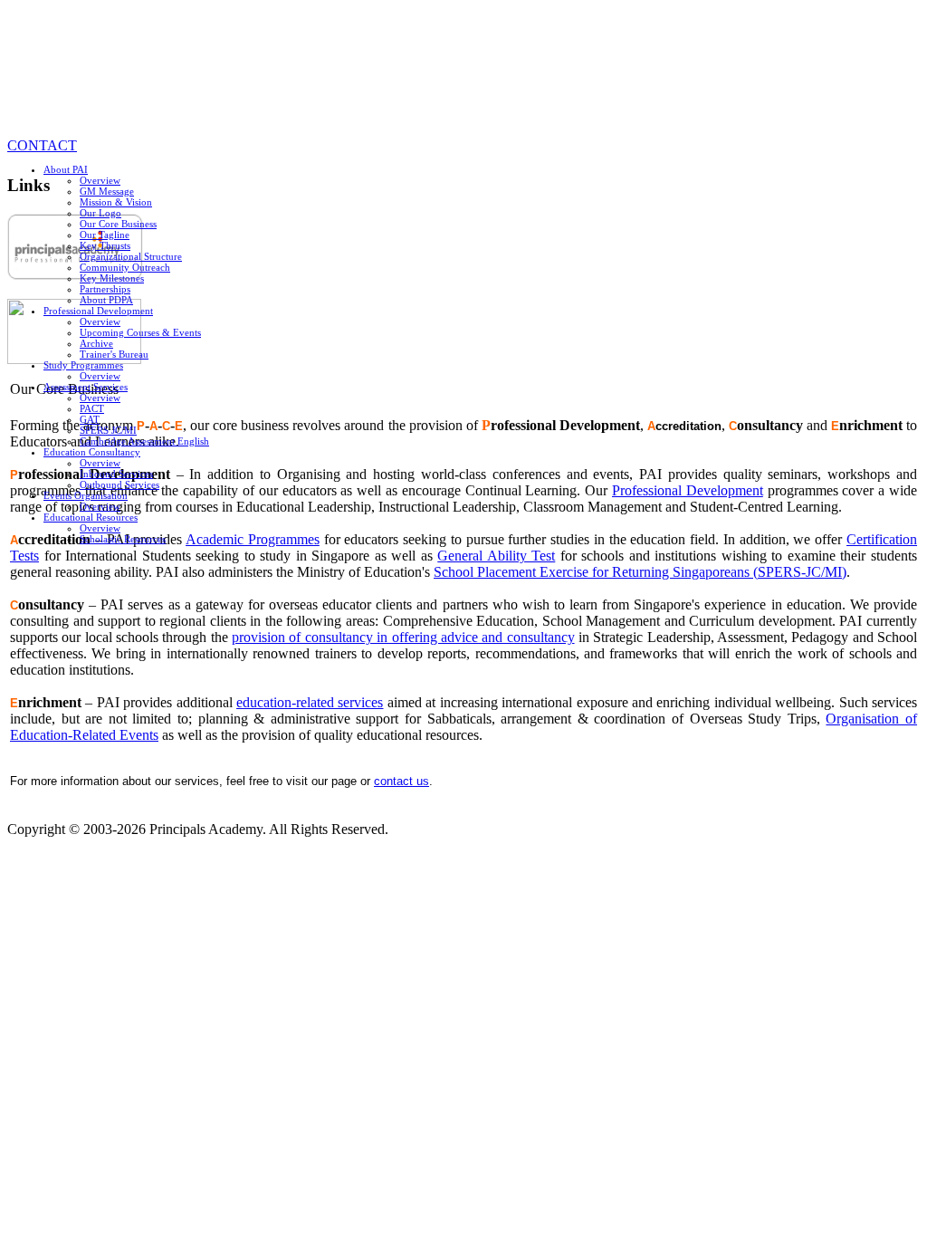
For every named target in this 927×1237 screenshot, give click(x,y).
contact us (401, 781)
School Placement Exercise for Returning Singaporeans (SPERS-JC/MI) (640, 572)
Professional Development (687, 490)
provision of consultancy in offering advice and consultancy (403, 637)
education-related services (309, 702)
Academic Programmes (253, 539)
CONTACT (42, 145)
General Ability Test (496, 555)
